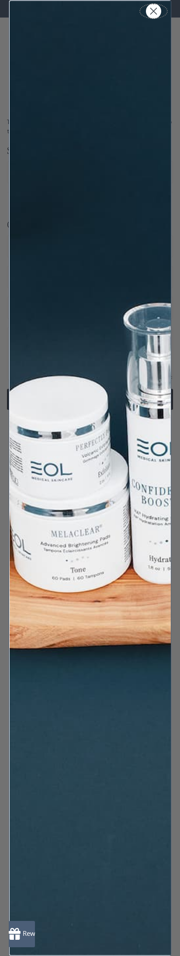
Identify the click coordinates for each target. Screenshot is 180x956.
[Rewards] (22, 934)
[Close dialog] (153, 11)
